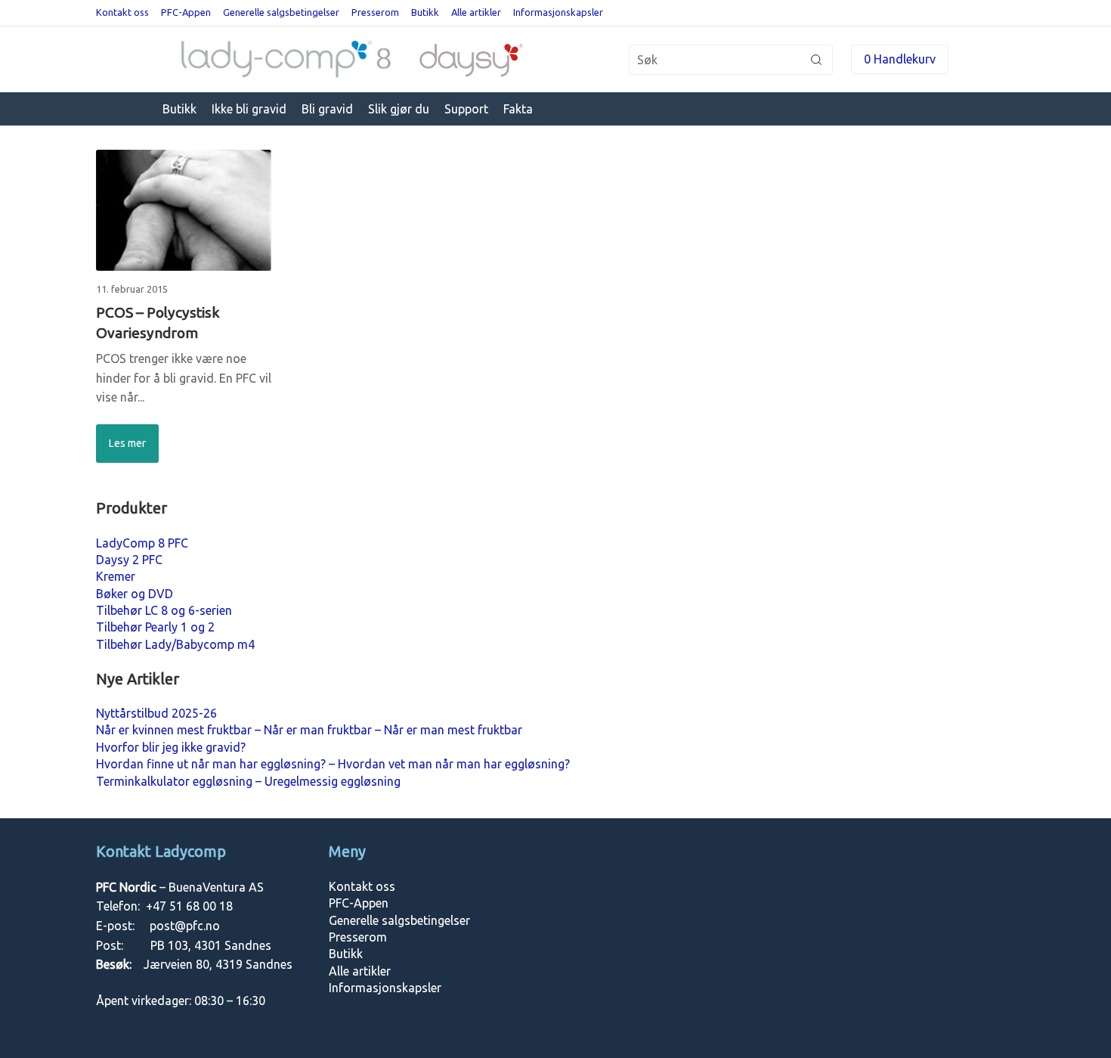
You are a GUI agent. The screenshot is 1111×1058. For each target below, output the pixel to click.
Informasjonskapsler (558, 12)
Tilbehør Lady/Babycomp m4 (175, 644)
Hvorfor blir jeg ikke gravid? (171, 747)
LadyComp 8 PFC (142, 543)
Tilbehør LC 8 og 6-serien (164, 610)
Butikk (425, 12)
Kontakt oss (122, 12)
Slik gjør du (398, 109)
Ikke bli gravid (249, 109)
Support (466, 109)
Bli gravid (327, 109)
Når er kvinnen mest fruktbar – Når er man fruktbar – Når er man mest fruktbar (309, 730)
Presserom (375, 12)
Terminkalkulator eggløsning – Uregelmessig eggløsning (248, 781)
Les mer (127, 443)
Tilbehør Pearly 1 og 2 (155, 627)
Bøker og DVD (134, 593)
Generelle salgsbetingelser (281, 12)
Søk (816, 60)
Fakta (518, 109)
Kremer (115, 576)
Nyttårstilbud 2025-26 (156, 713)
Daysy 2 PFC (129, 559)
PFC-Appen (186, 12)
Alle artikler (476, 12)
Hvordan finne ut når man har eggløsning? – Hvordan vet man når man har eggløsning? (333, 764)
